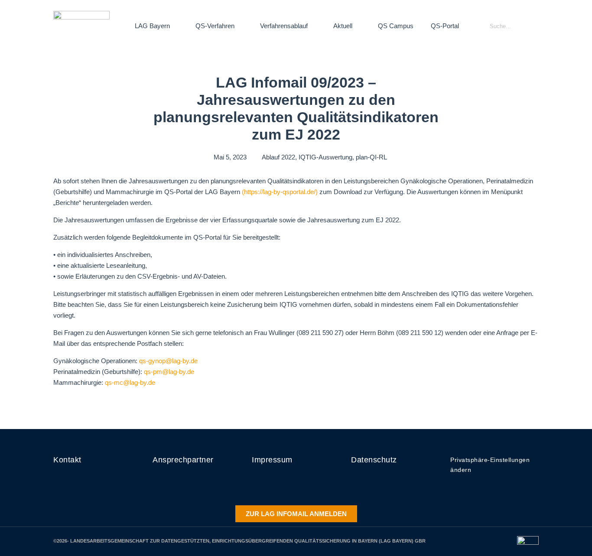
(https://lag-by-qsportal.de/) (280, 191)
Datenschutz (374, 459)
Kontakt (67, 459)
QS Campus (395, 25)
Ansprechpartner (183, 459)
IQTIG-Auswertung (325, 157)
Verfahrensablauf (284, 25)
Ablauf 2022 (278, 157)
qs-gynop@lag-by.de (168, 360)
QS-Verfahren (214, 25)
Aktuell (342, 25)
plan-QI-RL (371, 157)
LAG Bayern (152, 25)
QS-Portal (445, 25)
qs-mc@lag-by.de (130, 382)
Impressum (272, 459)
